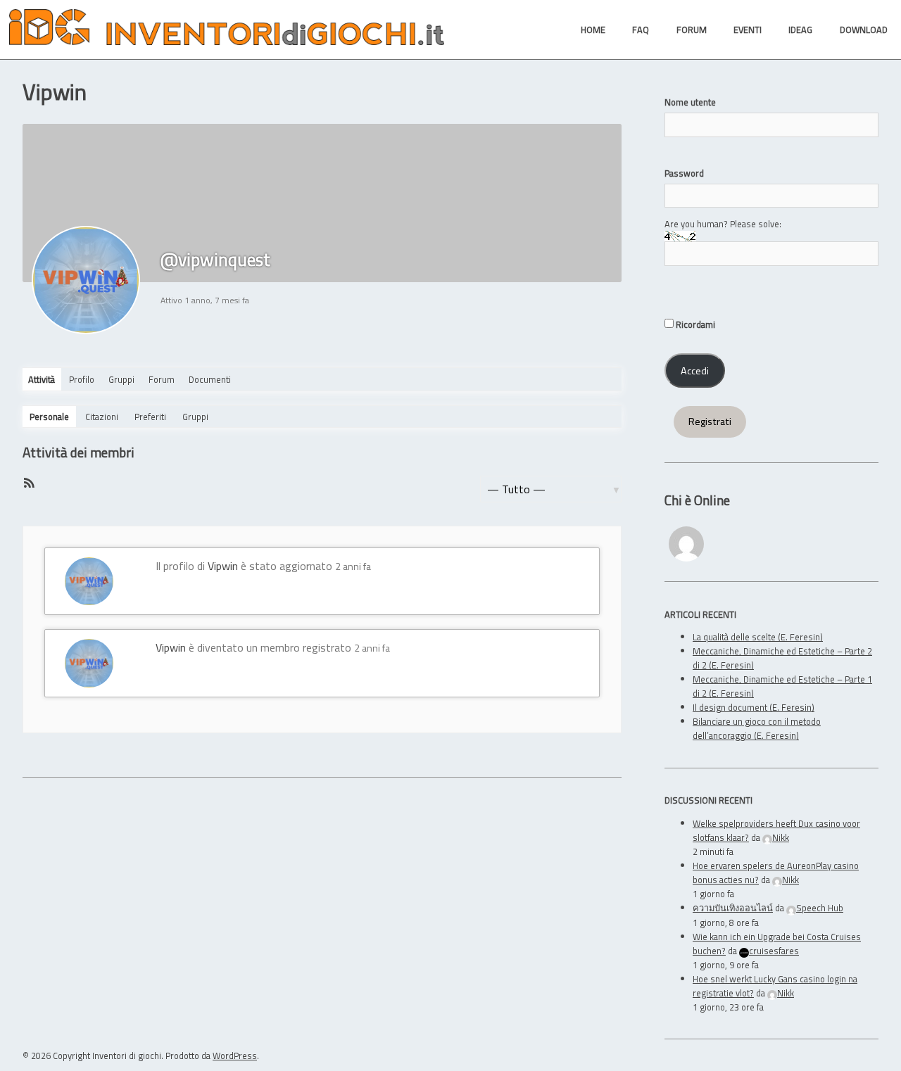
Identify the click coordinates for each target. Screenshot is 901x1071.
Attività (41, 379)
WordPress (235, 1055)
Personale (49, 417)
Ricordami (694, 324)
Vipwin (223, 565)
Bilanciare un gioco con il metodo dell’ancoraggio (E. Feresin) (757, 728)
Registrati (709, 421)
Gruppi (121, 379)
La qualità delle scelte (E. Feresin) (758, 637)
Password (684, 173)
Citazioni (101, 417)
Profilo (81, 379)
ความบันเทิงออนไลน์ (733, 908)
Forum (162, 379)
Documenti (210, 379)
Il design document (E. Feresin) (753, 707)
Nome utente (690, 102)
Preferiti (150, 417)
